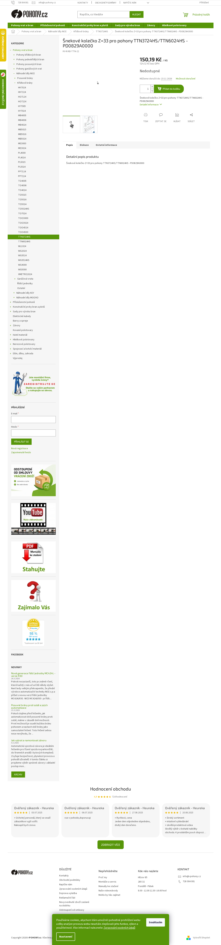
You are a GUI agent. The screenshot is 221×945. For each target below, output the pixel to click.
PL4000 (22, 153)
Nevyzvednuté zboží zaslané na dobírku (74, 903)
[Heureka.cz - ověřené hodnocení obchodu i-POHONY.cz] (33, 632)
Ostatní (21, 288)
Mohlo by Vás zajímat (109, 895)
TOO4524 (23, 227)
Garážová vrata (25, 279)
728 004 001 (189, 881)
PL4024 (22, 157)
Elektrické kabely (22, 316)
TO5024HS (23, 209)
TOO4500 (23, 232)
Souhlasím (155, 922)
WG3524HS (23, 260)
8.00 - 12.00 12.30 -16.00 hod (152, 890)
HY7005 (22, 106)
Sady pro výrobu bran (24, 311)
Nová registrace (19, 448)
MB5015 (22, 129)
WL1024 (22, 246)
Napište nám (129, 2)
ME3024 (22, 148)
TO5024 (22, 204)
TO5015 (22, 195)
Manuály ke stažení (108, 886)
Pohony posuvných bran (28, 64)
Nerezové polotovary (24, 344)
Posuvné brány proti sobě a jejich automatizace (29, 706)
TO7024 (22, 213)
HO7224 (22, 101)
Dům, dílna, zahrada (23, 353)
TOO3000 (23, 218)
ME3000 (22, 143)
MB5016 (22, 134)
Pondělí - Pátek (146, 886)
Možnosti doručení (185, 78)
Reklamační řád (67, 898)
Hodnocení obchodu (110, 788)
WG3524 (22, 255)
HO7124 (22, 97)
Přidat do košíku (171, 88)
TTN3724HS (24, 237)
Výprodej (17, 358)
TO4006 (22, 185)
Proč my (103, 877)
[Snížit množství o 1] (152, 91)
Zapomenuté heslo (21, 452)
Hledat (136, 14)
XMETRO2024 (25, 274)
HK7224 (22, 92)
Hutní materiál (20, 335)
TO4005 (22, 181)
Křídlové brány (24, 83)
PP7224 (22, 176)
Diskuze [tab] (84, 145)
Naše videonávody (108, 890)
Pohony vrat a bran (22, 50)
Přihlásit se (21, 441)
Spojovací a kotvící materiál (27, 349)
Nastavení (65, 937)
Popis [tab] (69, 145)
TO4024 (22, 190)
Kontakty (83, 2)
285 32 (141, 882)
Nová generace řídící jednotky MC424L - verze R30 (33, 674)
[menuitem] (22, 25)
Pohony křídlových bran (28, 55)
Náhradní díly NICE (25, 73)
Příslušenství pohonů (24, 302)
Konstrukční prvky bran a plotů (29, 307)
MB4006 (22, 120)
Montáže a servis (107, 882)
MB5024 (22, 139)
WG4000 (22, 265)
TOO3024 (23, 223)
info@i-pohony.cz (192, 876)
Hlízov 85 (142, 877)
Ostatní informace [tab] (106, 145)
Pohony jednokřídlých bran (30, 59)
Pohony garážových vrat (29, 69)
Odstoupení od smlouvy (71, 910)
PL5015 (22, 162)
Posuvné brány (25, 78)
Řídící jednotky (25, 283)
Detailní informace (149, 104)
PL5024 (22, 167)
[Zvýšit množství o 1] (152, 87)
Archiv (18, 774)
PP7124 (22, 171)
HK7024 (22, 87)
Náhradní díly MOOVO (27, 297)
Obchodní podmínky (105, 2)
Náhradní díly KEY (25, 293)
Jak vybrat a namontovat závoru (28, 740)
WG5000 (22, 269)
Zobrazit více (110, 844)
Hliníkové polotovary (23, 339)
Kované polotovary (23, 330)
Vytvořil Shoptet (201, 938)
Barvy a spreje (20, 321)
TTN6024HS (24, 241)
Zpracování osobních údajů (119, 928)
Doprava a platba (68, 893)
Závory (16, 325)
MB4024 (22, 125)
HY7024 (22, 111)
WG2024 (22, 251)
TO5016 (22, 199)
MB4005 (22, 115)
